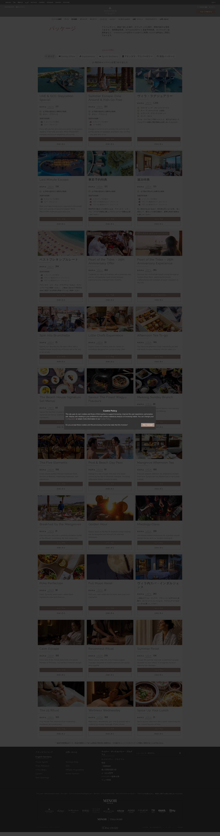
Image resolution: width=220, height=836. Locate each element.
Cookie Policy (105, 419)
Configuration (70, 419)
